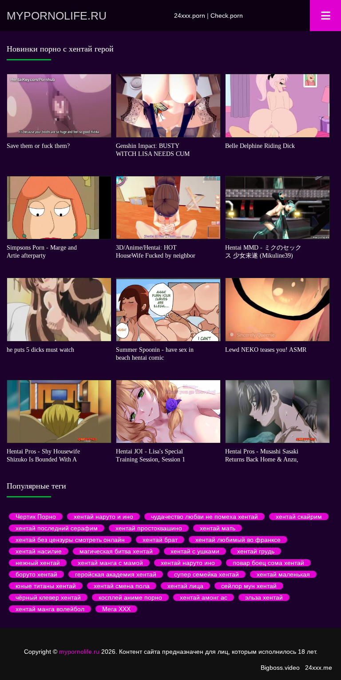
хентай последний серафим (57, 528)
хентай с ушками (194, 551)
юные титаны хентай (46, 585)
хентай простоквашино (148, 528)
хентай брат (160, 539)
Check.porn (226, 15)
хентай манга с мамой (110, 562)
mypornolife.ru (57, 15)
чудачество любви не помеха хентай (204, 516)
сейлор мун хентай (249, 585)
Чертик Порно (36, 516)
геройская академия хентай (115, 574)
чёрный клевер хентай (48, 597)
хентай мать (217, 528)
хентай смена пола (122, 585)
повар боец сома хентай (268, 562)
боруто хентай (36, 574)
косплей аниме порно (130, 597)
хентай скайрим (299, 516)
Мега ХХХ (116, 608)
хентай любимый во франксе (238, 539)
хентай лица (185, 585)
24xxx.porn (189, 15)
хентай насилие (39, 551)
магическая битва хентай (116, 551)
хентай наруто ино (188, 562)
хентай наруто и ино (103, 516)
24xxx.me (318, 667)
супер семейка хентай (206, 574)
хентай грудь (255, 551)
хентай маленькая (283, 574)
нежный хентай (38, 562)
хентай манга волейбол (50, 608)
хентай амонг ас (203, 597)
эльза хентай (264, 597)
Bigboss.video (280, 667)
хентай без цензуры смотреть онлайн (70, 539)
